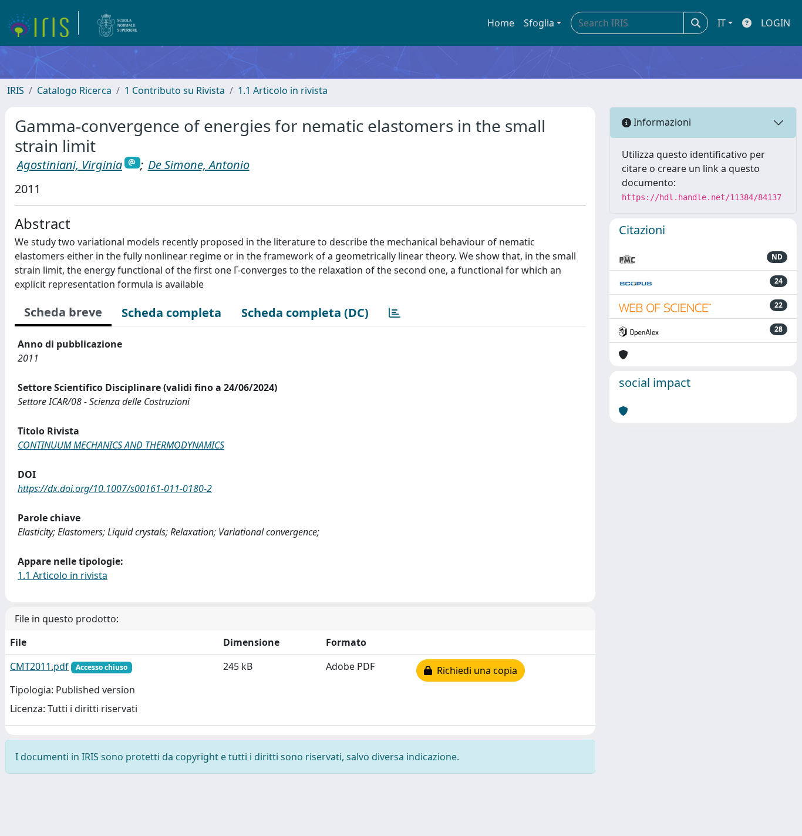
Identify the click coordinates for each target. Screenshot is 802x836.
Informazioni (661, 122)
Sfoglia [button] (539, 22)
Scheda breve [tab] (63, 312)
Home (500, 22)
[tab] (394, 313)
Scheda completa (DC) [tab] (305, 313)
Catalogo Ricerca (74, 90)
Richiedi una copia (474, 670)
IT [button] (721, 22)
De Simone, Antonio (199, 165)
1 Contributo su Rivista (174, 90)
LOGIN (775, 22)
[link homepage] (43, 23)
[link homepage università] (117, 23)
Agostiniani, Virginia (69, 165)
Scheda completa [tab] (171, 313)
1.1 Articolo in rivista (283, 90)
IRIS (15, 90)
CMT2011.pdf (39, 666)
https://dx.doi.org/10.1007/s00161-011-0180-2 (115, 488)
